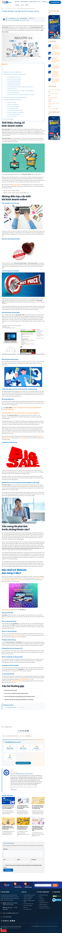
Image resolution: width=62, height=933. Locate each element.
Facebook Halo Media (16, 680)
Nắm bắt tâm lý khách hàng (14, 84)
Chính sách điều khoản (43, 906)
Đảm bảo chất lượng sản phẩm (15, 79)
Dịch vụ (39, 1)
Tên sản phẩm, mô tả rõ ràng (14, 77)
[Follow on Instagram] (3, 921)
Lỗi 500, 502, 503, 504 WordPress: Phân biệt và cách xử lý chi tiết (56, 60)
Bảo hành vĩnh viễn (12, 102)
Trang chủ (2, 8)
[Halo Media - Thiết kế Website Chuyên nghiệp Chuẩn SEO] (7, 2)
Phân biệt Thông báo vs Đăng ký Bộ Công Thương (56, 53)
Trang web (33, 859)
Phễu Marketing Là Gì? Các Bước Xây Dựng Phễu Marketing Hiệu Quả (38, 828)
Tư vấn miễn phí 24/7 (13, 116)
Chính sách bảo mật (43, 904)
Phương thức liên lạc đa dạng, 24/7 (16, 110)
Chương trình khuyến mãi (14, 92)
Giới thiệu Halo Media (43, 895)
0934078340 (8, 917)
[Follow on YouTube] (14, 921)
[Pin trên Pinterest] (26, 731)
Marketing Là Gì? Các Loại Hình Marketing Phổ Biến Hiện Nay (22, 828)
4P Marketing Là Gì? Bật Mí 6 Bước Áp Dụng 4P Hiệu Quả (8, 828)
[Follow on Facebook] (1, 921)
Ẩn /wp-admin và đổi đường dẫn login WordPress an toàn (56, 80)
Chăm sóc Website (27, 898)
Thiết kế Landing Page (28, 896)
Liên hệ (40, 896)
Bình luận (5, 849)
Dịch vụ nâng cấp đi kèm (14, 104)
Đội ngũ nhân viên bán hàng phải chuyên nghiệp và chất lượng (21, 94)
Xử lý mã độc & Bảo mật (28, 903)
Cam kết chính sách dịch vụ (44, 908)
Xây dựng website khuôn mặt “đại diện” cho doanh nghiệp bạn (21, 90)
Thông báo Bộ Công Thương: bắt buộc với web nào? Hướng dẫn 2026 (56, 47)
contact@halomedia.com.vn (12, 913)
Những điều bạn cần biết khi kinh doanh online (15, 74)
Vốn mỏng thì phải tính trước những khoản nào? (15, 97)
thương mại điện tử (16, 184)
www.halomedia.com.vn (25, 679)
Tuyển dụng (41, 898)
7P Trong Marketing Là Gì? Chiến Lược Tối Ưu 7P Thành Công (38, 807)
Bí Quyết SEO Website (53, 93)
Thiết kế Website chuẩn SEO (29, 895)
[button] (47, 2)
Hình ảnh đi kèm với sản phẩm (15, 82)
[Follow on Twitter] (5, 921)
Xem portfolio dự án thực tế (23, 763)
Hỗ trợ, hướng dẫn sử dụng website (16, 112)
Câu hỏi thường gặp (8, 119)
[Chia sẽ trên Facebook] (19, 731)
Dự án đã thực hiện (27, 909)
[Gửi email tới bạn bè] (23, 731)
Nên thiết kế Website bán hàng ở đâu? (13, 99)
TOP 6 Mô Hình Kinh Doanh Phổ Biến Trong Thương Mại (23, 807)
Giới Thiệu (17, 1)
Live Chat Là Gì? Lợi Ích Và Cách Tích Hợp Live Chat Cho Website (8, 807)
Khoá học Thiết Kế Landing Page (29, 901)
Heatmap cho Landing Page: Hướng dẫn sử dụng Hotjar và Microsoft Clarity (56, 74)
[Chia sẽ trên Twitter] (21, 731)
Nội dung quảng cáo (13, 88)
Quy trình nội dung (25, 20)
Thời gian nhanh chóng (13, 108)
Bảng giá (44, 1)
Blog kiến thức (42, 900)
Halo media (22, 437)
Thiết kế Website (24, 1)
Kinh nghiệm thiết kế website (53, 98)
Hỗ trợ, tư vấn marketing (14, 106)
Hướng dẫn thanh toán (43, 902)
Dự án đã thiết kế (33, 1)
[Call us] (8, 921)
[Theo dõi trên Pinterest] (10, 921)
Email (18, 859)
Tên (4, 859)
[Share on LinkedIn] (28, 731)
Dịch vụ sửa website (28, 905)
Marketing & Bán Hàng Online (11, 8)
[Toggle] (3, 690)
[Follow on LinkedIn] (12, 921)
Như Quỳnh (14, 772)
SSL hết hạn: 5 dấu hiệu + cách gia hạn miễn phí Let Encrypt (56, 66)
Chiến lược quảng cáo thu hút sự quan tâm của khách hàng (21, 86)
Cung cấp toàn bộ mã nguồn (14, 114)
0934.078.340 (17, 887)
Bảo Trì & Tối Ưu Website (54, 89)
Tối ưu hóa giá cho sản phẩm (14, 81)
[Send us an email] (7, 921)
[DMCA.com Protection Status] (57, 896)
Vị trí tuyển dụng (52, 108)
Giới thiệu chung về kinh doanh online (12, 72)
